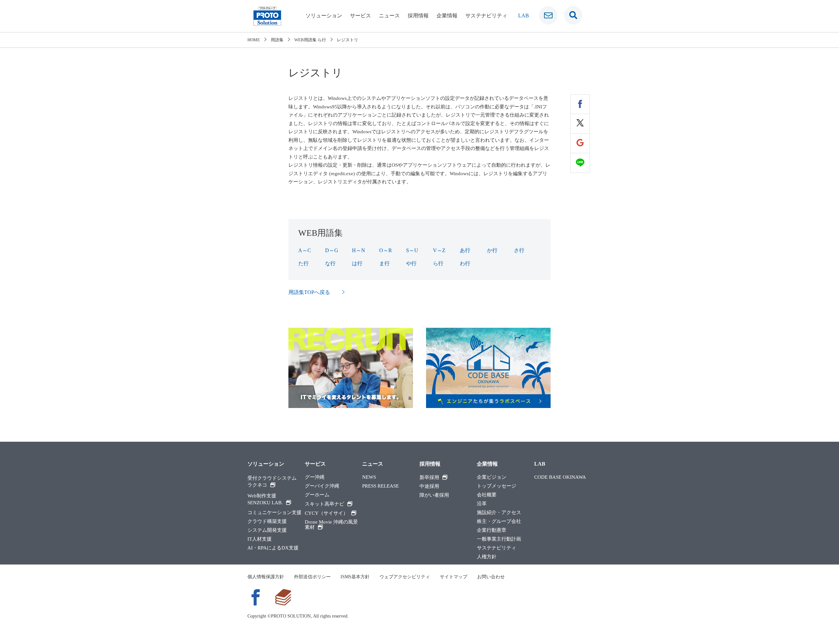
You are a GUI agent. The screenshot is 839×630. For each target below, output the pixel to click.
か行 (492, 250)
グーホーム (317, 494)
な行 (330, 263)
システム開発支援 (267, 530)
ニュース (389, 15)
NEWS (369, 477)
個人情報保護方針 (265, 576)
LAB (523, 15)
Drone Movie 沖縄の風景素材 (331, 525)
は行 (357, 263)
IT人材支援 (259, 539)
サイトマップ (453, 576)
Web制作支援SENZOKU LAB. (265, 499)
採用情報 (418, 15)
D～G (331, 250)
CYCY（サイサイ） (326, 513)
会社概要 (487, 494)
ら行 (438, 263)
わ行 (465, 263)
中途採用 (429, 486)
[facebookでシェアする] (580, 104)
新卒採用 (429, 477)
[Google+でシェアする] (580, 143)
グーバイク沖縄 (322, 486)
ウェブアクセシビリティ (405, 576)
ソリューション (323, 15)
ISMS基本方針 (355, 576)
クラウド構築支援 (267, 521)
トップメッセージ (496, 486)
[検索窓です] (573, 15)
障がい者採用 (434, 495)
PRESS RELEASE (380, 486)
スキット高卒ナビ (324, 504)
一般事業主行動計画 (499, 539)
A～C (304, 250)
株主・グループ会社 (499, 521)
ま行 (384, 263)
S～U (412, 250)
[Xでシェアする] (580, 124)
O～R (385, 250)
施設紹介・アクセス (499, 512)
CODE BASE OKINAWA (560, 477)
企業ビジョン (491, 477)
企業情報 (447, 15)
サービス (360, 15)
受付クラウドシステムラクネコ (272, 481)
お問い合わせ (491, 576)
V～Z (439, 250)
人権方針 (487, 556)
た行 (303, 263)
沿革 (482, 503)
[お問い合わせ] (548, 15)
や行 (411, 263)
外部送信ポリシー (312, 576)
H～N (358, 250)
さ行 (519, 250)
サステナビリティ (486, 15)
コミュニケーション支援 (274, 512)
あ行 (465, 250)
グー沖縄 (314, 477)
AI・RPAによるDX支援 (273, 548)
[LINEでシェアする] (580, 163)
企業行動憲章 (491, 530)
